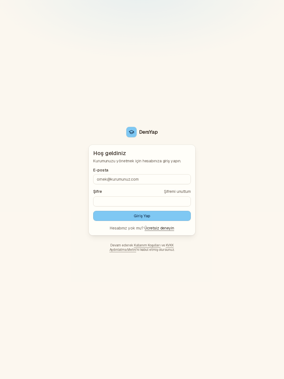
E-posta (100, 170)
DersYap (148, 132)
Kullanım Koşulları (147, 245)
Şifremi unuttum (177, 191)
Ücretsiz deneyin (159, 228)
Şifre (97, 191)
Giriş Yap (142, 215)
